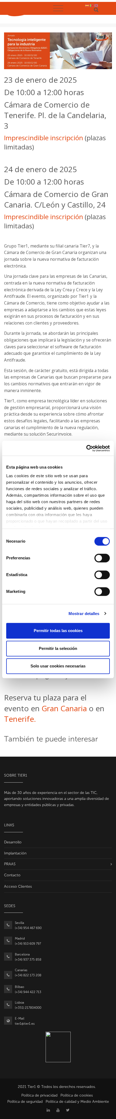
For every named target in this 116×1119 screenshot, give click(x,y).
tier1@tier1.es (25, 1024)
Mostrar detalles (84, 613)
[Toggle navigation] (58, 8)
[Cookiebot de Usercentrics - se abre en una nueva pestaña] (86, 448)
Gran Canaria (64, 708)
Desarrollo (13, 842)
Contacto (12, 875)
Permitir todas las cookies (58, 630)
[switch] (102, 558)
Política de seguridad (25, 1102)
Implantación (15, 853)
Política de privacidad (39, 1095)
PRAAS (10, 864)
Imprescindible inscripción (43, 137)
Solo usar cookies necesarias (58, 666)
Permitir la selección (58, 648)
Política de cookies (76, 1095)
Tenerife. (20, 719)
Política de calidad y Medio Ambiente (77, 1102)
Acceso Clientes (18, 886)
